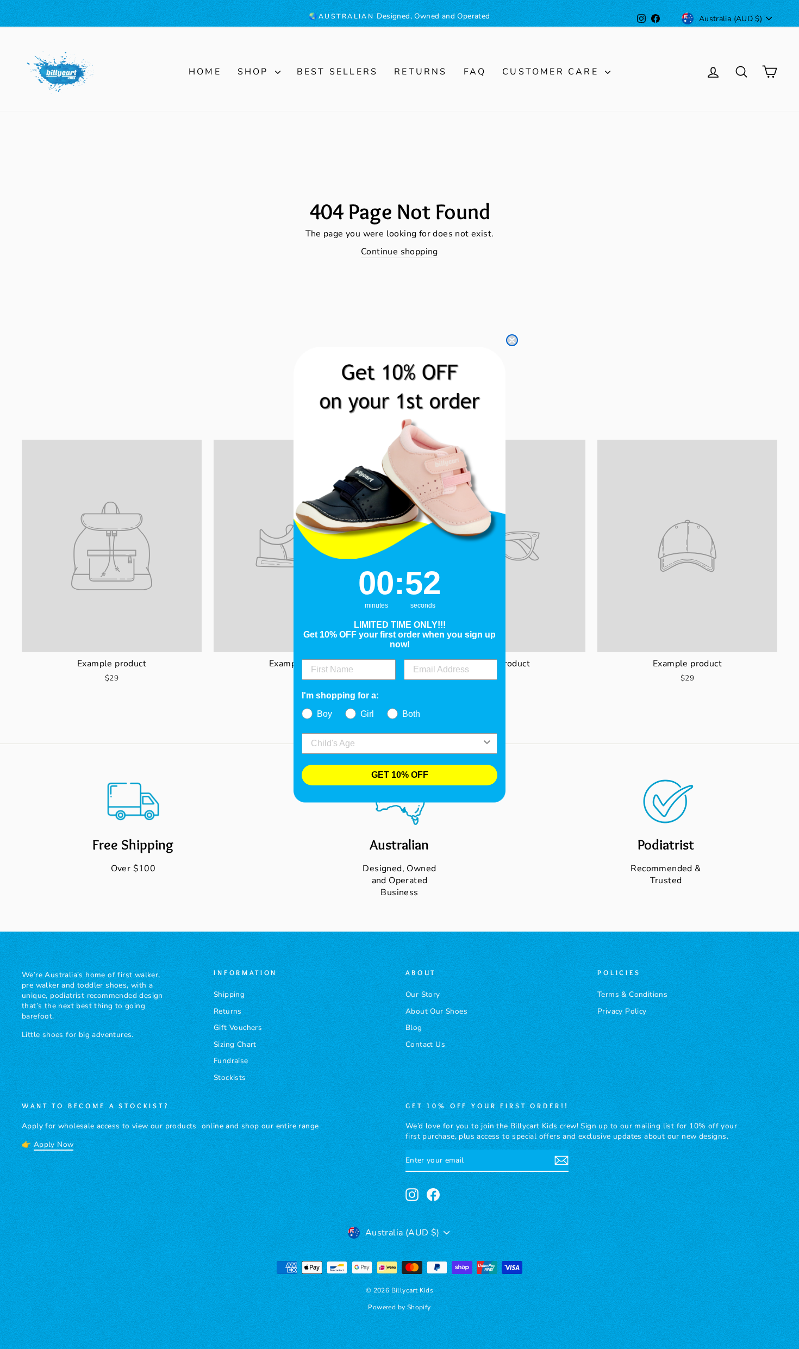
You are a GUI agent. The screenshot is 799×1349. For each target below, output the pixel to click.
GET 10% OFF (399, 774)
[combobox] (396, 743)
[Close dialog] (512, 340)
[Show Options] (487, 743)
